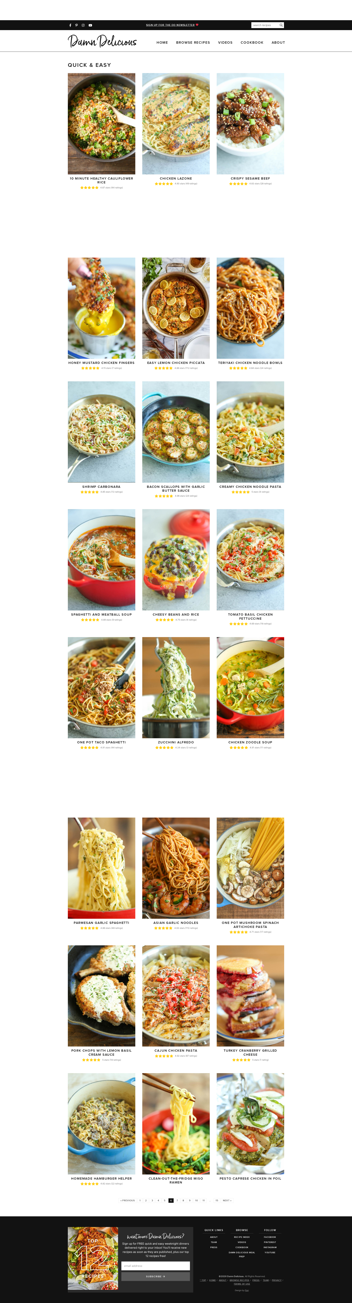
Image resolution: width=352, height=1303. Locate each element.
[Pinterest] (76, 25)
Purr (247, 1290)
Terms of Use (242, 1284)
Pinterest (270, 1242)
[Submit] (281, 25)
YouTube (270, 1252)
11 (204, 1200)
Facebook (270, 1237)
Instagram (270, 1247)
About (278, 43)
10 (196, 1200)
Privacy (277, 1280)
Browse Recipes (193, 43)
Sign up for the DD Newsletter (170, 25)
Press (214, 1247)
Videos (225, 43)
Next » (227, 1200)
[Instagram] (83, 25)
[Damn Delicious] (102, 41)
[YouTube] (90, 25)
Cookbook (252, 43)
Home (162, 43)
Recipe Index (242, 1237)
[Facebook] (70, 25)
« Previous (127, 1200)
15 (217, 1200)
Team (214, 1242)
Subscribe (154, 1276)
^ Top (203, 1280)
